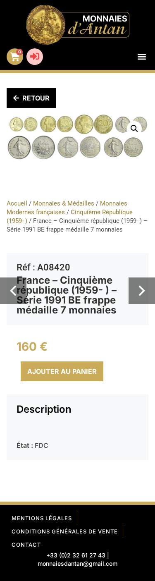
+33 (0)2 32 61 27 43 (75, 555)
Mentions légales (42, 518)
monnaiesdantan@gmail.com (77, 563)
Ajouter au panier (62, 371)
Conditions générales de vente (65, 531)
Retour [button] (36, 98)
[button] (141, 57)
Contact (26, 544)
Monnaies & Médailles (63, 203)
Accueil (17, 203)
